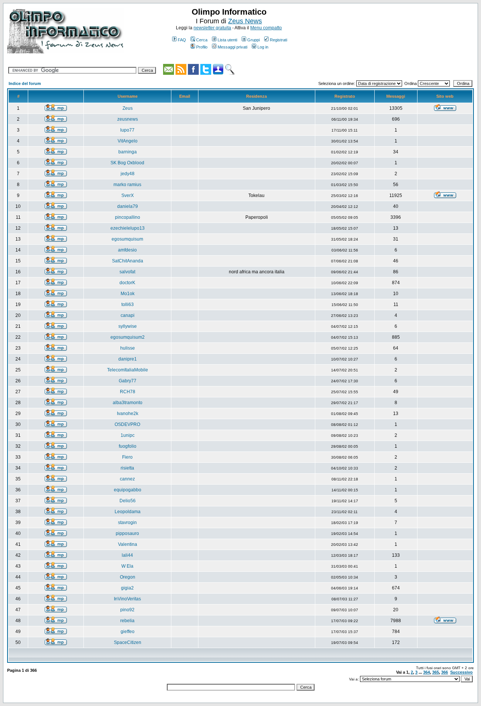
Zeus (128, 108)
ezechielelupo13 (127, 228)
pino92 (127, 609)
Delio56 (127, 500)
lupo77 (127, 130)
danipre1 (127, 359)
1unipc (128, 435)
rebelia (127, 620)
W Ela (127, 566)
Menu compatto (266, 27)
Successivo (461, 672)
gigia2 (127, 588)
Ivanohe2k (127, 413)
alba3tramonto (127, 402)
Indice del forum (25, 83)
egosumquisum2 (127, 337)
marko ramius (127, 184)
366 (444, 672)
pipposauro (127, 533)
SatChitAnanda (127, 261)
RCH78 (127, 391)
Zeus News (245, 21)
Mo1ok (128, 293)
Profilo (201, 47)
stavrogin (127, 522)
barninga (127, 152)
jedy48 (128, 173)
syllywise (127, 326)
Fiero (127, 457)
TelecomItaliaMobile (127, 370)
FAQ (182, 40)
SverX (127, 195)
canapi (128, 315)
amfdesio (127, 250)
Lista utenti (227, 40)
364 (426, 672)
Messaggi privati (232, 47)
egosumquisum (127, 239)
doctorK (127, 282)
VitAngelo (128, 141)
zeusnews (127, 119)
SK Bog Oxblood (127, 162)
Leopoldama (128, 511)
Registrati (278, 40)
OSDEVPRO (127, 424)
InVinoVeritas (127, 598)
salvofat (127, 271)
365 (435, 672)
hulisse (127, 348)
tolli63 (127, 304)
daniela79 (127, 206)
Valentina (127, 544)
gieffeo (128, 631)
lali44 (127, 555)
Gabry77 (127, 380)
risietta (127, 468)
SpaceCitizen (127, 642)
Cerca (201, 40)
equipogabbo (127, 489)
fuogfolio (127, 446)
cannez (127, 479)
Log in (262, 47)
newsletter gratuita (212, 27)
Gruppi (253, 40)
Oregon (127, 577)
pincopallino (127, 217)
